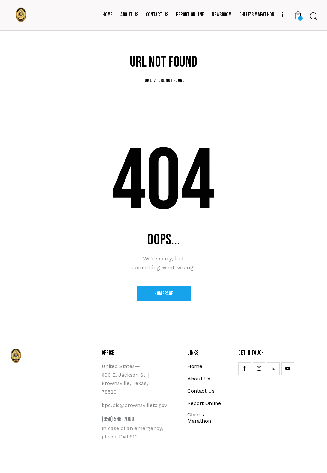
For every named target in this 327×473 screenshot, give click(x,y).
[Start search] (313, 16)
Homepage (163, 293)
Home (147, 81)
